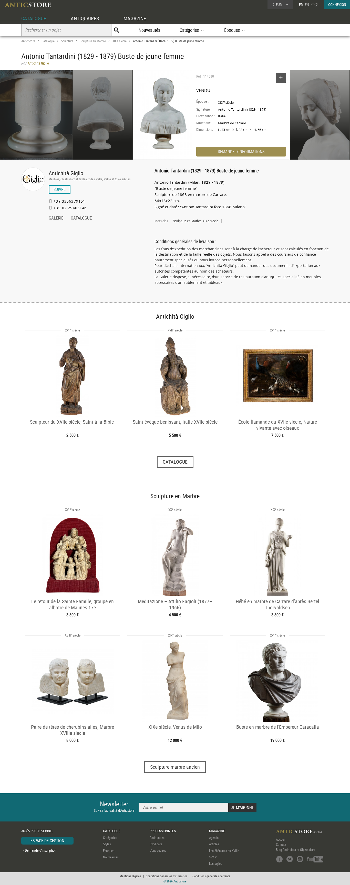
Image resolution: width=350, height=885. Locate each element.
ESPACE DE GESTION (47, 841)
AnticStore (28, 41)
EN (307, 4)
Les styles (215, 863)
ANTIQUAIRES (85, 18)
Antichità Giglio (66, 173)
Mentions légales (130, 876)
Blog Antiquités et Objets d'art (295, 849)
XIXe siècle (119, 41)
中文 (314, 4)
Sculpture (67, 41)
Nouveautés (149, 30)
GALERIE (56, 218)
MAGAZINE (134, 18)
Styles (107, 844)
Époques (108, 850)
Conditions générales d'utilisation (167, 876)
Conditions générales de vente (211, 876)
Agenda (214, 837)
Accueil (280, 839)
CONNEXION (337, 4)
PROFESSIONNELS (163, 830)
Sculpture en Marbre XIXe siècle (195, 221)
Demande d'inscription (40, 850)
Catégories (110, 837)
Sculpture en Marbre (93, 41)
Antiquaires (157, 837)
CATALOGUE (33, 18)
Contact (281, 844)
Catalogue (48, 41)
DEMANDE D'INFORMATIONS (241, 151)
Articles (214, 844)
